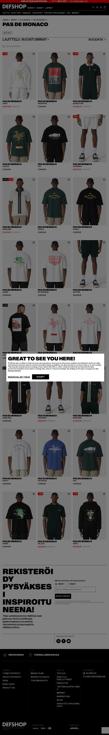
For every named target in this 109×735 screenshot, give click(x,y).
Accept (41, 376)
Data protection (14, 370)
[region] (55, 367)
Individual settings (19, 377)
